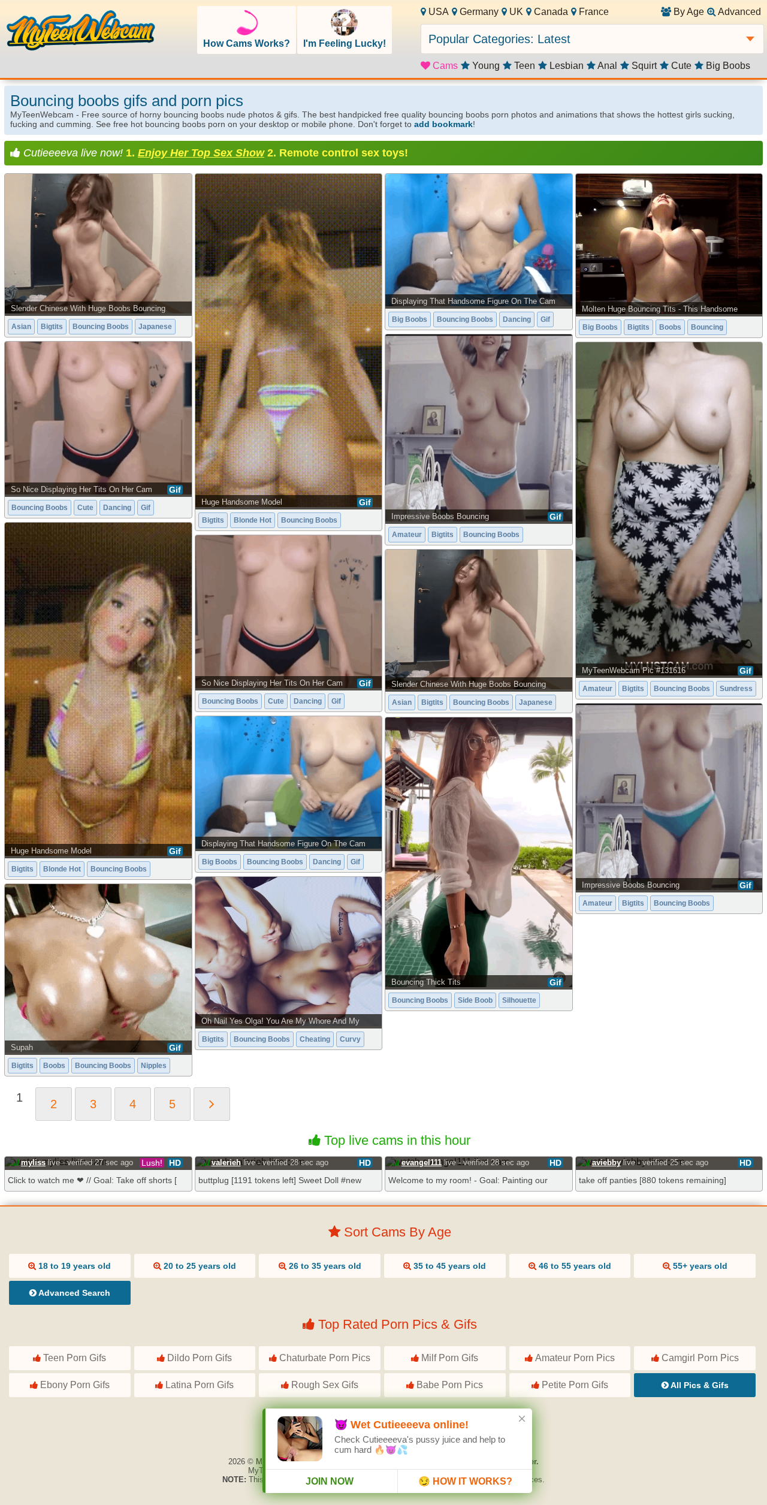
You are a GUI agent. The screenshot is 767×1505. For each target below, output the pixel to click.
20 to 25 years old (198, 1266)
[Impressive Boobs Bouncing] (478, 427)
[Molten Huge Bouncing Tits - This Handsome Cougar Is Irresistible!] (669, 244)
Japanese (155, 326)
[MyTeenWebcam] (81, 31)
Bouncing (707, 327)
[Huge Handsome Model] (288, 340)
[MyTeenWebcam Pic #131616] (669, 508)
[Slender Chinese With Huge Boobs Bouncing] (98, 243)
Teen (523, 66)
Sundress (736, 688)
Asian (21, 326)
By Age (687, 12)
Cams (444, 66)
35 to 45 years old (448, 1266)
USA (437, 12)
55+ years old (699, 1266)
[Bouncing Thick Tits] (478, 852)
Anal (606, 66)
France (592, 12)
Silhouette (519, 1000)
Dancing (517, 319)
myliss (33, 1162)
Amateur (407, 534)
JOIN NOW (330, 1481)
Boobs (670, 327)
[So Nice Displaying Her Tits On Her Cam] (98, 418)
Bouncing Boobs (101, 326)
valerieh (226, 1162)
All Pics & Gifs (699, 1385)
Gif (545, 319)
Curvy (350, 1039)
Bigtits (52, 326)
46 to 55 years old (573, 1266)
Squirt (643, 66)
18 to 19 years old (73, 1266)
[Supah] (98, 968)
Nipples (154, 1065)
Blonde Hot (252, 520)
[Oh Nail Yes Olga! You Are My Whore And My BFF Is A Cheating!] (288, 951)
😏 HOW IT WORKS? (465, 1481)
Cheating (315, 1039)
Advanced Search (73, 1293)
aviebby (606, 1162)
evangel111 (421, 1162)
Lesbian (565, 66)
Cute (680, 66)
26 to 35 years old (323, 1266)
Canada (550, 12)
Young (485, 66)
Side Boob (475, 1000)
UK (515, 12)
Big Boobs (726, 66)
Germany (478, 12)
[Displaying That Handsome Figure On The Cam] (478, 240)
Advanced (738, 12)
